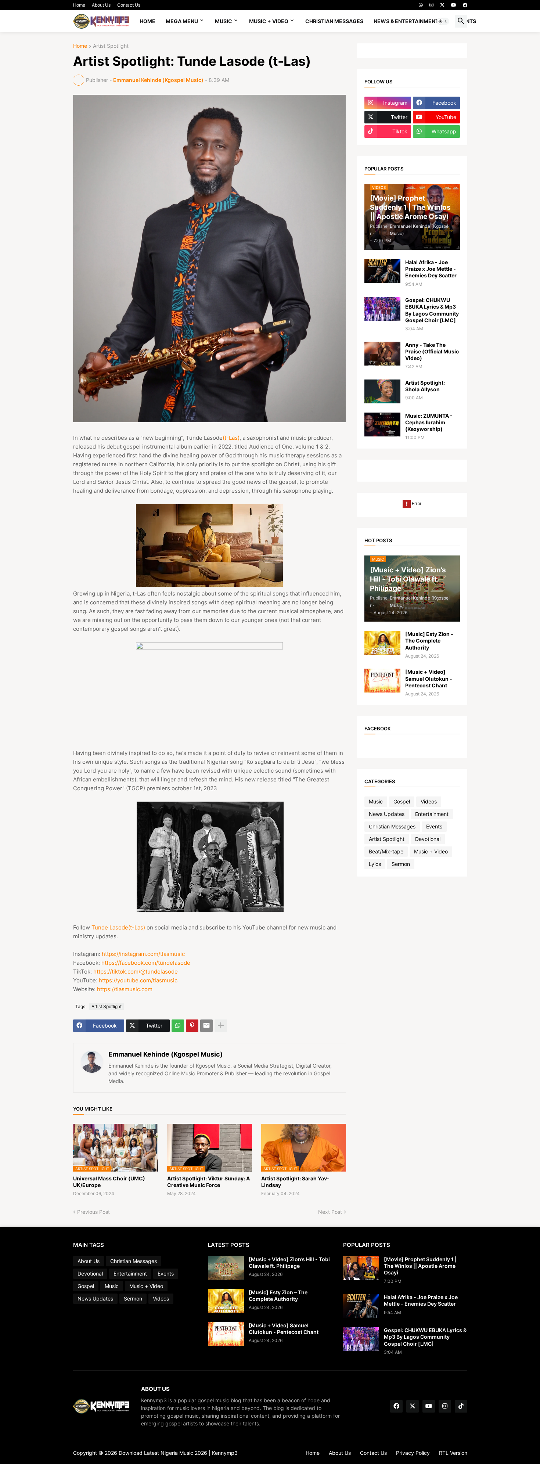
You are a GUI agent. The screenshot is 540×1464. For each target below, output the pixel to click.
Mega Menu (182, 21)
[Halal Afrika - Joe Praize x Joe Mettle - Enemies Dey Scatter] (382, 271)
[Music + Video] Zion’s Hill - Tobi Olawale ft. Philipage (289, 1262)
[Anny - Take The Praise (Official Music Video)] (382, 354)
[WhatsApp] (178, 1025)
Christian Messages (334, 21)
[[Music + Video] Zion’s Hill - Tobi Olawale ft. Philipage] (226, 1268)
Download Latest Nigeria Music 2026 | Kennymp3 (178, 1453)
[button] (443, 21)
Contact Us (128, 5)
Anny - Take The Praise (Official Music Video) (432, 351)
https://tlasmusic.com (124, 989)
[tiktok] (461, 1406)
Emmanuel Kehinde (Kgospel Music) (165, 1054)
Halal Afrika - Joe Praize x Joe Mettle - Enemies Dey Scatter (431, 268)
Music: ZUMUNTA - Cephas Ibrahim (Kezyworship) (429, 422)
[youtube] (453, 5)
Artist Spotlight (111, 46)
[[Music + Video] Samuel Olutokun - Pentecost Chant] (382, 681)
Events (434, 826)
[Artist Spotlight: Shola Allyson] (382, 391)
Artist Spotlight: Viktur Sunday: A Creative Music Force (208, 1181)
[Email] (206, 1025)
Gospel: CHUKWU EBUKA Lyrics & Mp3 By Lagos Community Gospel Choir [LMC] (432, 310)
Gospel (401, 801)
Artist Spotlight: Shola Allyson (425, 386)
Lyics (375, 864)
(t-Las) (231, 437)
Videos (429, 801)
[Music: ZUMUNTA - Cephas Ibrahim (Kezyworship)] (382, 424)
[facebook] (465, 5)
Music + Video (268, 21)
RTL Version (453, 1453)
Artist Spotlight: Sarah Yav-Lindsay (295, 1181)
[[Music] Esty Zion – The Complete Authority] (382, 643)
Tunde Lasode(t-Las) (118, 927)
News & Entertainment (406, 21)
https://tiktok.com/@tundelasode (135, 971)
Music (223, 21)
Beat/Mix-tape (386, 851)
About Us (101, 5)
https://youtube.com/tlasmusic (138, 980)
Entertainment (432, 814)
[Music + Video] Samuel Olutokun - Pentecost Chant (428, 678)
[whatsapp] (421, 5)
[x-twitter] (442, 5)
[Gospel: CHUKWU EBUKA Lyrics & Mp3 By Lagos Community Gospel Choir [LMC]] (382, 309)
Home (79, 5)
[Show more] (221, 1025)
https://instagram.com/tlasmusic (143, 953)
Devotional (427, 839)
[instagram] (431, 5)
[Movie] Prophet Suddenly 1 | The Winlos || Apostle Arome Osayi (420, 1266)
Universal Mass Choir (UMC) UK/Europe (109, 1181)
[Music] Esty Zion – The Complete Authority (429, 640)
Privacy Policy (413, 1453)
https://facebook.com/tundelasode (145, 962)
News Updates (386, 814)
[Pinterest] (192, 1025)
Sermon (401, 864)
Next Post (330, 1212)
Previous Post (93, 1212)
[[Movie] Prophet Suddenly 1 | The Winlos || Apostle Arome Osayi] (361, 1268)
